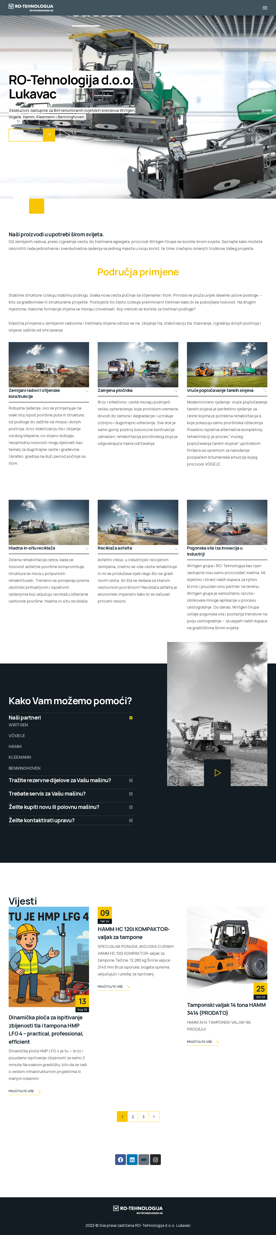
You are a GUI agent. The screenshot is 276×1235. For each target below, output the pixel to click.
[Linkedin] (132, 1159)
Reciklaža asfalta (115, 548)
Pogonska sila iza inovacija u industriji (215, 551)
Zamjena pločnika (115, 390)
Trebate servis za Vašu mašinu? (47, 793)
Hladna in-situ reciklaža (32, 548)
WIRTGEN (18, 725)
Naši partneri (25, 717)
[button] (64, 135)
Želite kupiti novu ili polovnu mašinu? (54, 807)
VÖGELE (17, 735)
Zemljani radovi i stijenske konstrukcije (34, 393)
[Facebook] (120, 1159)
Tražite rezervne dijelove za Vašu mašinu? (60, 780)
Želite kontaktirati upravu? (41, 820)
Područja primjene (138, 271)
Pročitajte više (21, 1091)
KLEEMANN (20, 757)
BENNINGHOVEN (25, 768)
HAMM (15, 746)
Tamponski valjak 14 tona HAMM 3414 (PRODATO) (226, 1009)
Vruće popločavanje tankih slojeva (220, 390)
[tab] (71, 717)
